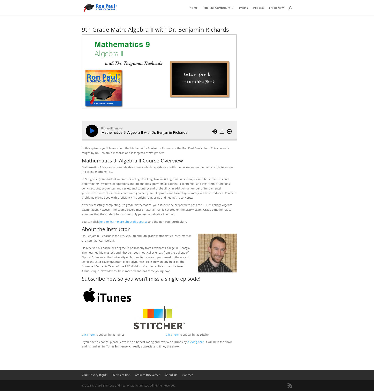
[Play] (93, 131)
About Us (171, 375)
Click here (88, 334)
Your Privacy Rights (95, 375)
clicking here (195, 342)
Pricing (243, 8)
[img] (229, 131)
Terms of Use (121, 375)
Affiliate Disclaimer (147, 375)
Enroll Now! (276, 8)
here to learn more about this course (123, 221)
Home (194, 8)
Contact (187, 375)
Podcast (258, 8)
